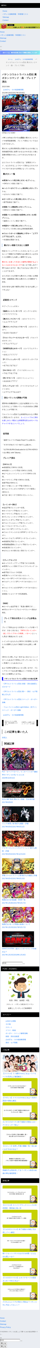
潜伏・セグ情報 (11, 1042)
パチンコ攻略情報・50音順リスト (15, 14)
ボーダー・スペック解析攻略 (17, 1033)
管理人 (4, 738)
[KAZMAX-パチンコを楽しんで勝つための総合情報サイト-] (20, 26)
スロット (9, 1027)
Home (5, 11)
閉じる (3, 1343)
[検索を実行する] (24, 963)
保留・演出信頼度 (12, 1036)
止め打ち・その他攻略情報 (13, 90)
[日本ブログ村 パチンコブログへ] (20, 122)
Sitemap (6, 17)
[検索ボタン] (1, 46)
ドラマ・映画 (11, 1030)
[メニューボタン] (1, 49)
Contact (5, 20)
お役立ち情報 (11, 1021)
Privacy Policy (5, 1327)
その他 (8, 1024)
